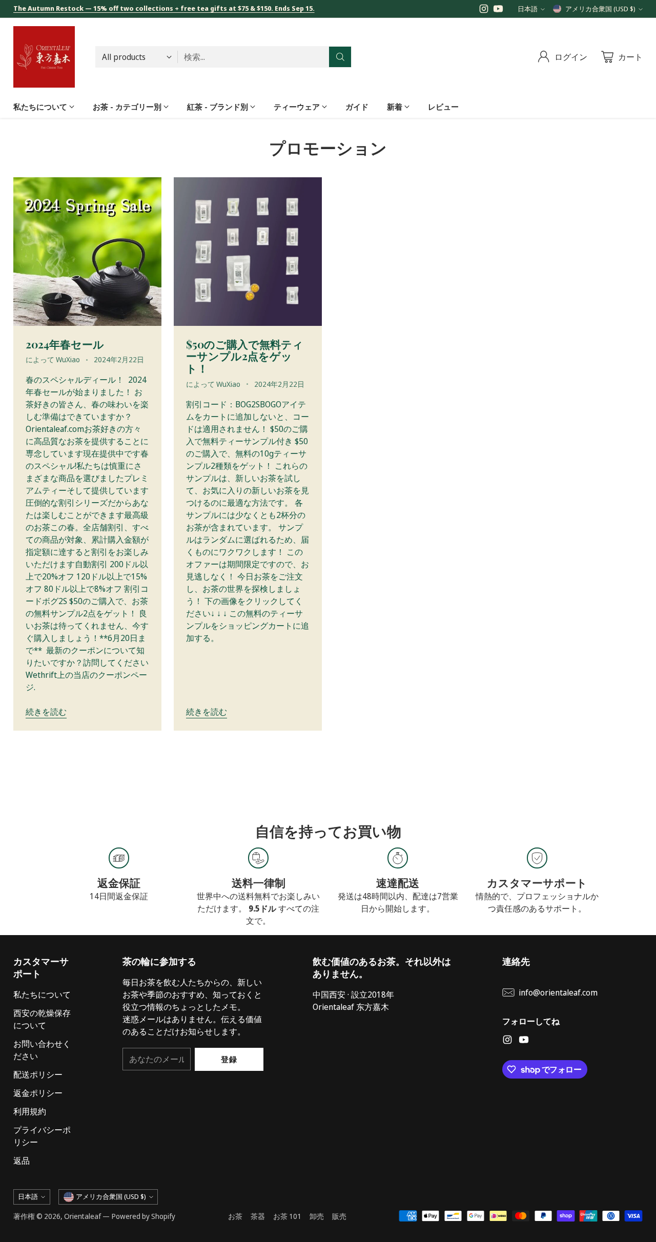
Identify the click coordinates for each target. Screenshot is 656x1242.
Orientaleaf (82, 1216)
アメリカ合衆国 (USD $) (600, 8)
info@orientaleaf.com (558, 992)
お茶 (235, 1216)
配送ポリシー (38, 1074)
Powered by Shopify (143, 1216)
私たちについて (42, 994)
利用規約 (29, 1111)
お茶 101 (287, 1216)
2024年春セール (65, 344)
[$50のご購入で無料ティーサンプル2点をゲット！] (248, 251)
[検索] (340, 57)
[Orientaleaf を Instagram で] (484, 10)
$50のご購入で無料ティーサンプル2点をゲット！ (244, 356)
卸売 (317, 1216)
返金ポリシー (38, 1093)
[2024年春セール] (87, 251)
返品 (21, 1160)
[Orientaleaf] (44, 57)
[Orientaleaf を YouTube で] (498, 10)
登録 (229, 1059)
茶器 (258, 1216)
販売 (339, 1216)
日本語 (528, 8)
